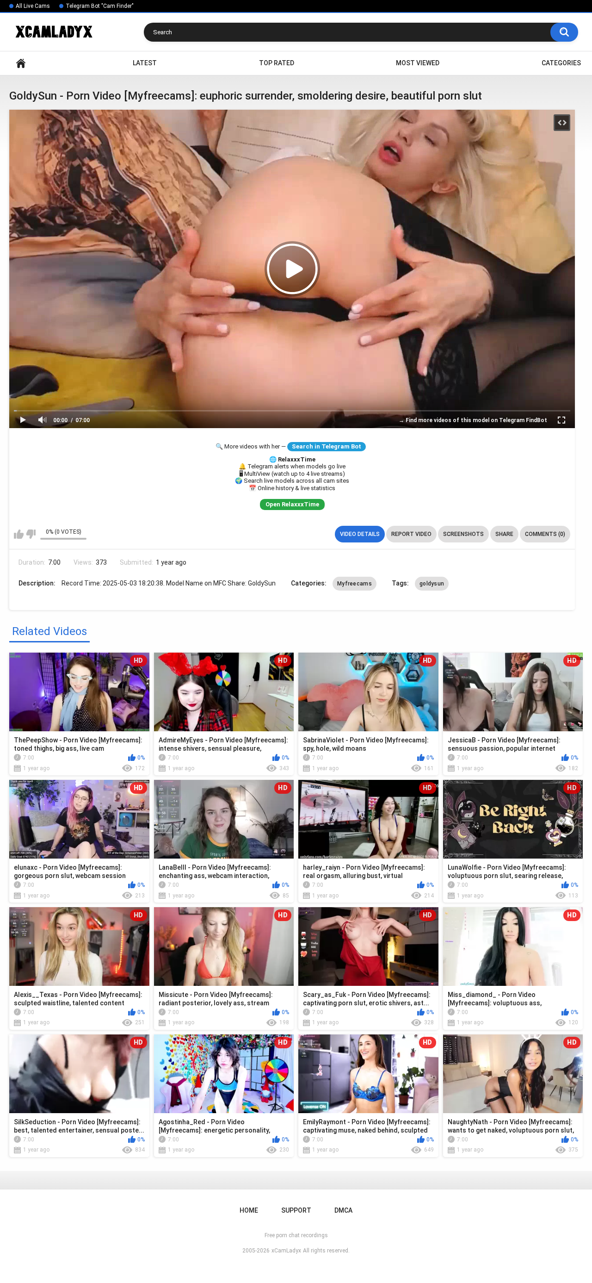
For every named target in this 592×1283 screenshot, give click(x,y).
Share (504, 534)
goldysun (431, 583)
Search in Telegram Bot (326, 446)
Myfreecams (354, 583)
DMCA (343, 1210)
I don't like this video (31, 534)
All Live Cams (33, 6)
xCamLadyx (286, 1250)
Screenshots (463, 534)
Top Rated (276, 63)
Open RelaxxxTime (292, 504)
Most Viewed (417, 63)
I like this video (19, 534)
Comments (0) (545, 534)
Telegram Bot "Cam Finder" (100, 6)
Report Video (411, 534)
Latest (145, 63)
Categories (561, 63)
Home (20, 63)
